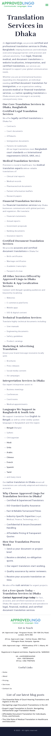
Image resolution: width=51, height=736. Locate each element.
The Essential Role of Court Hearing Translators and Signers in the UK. (25, 701)
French (10, 462)
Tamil (9, 472)
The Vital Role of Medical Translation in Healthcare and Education (25, 720)
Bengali (10, 428)
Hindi (9, 443)
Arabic (10, 453)
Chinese (10, 457)
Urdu (9, 448)
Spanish (10, 467)
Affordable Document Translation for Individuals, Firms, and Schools (24, 715)
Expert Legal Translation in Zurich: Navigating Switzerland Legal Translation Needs (23, 709)
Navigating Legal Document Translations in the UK (25, 705)
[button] (47, 4)
